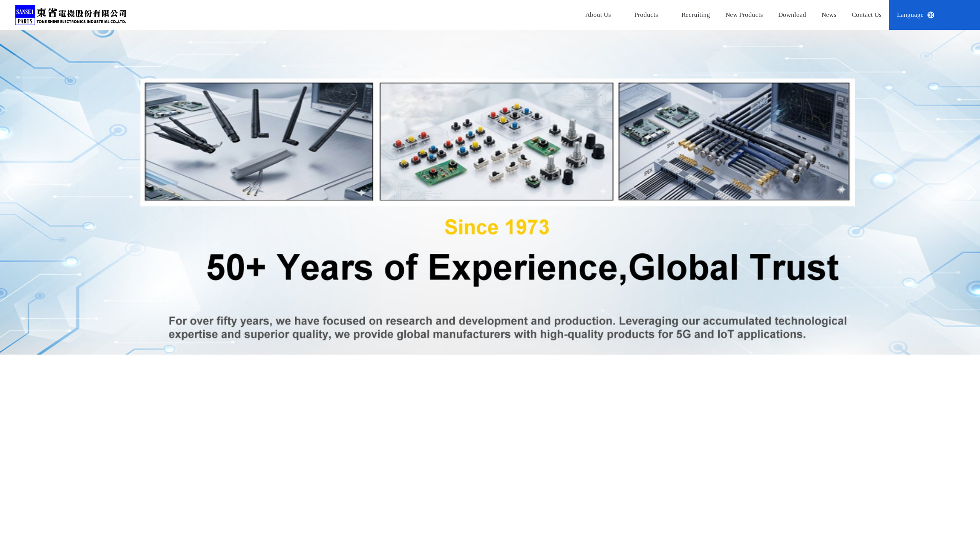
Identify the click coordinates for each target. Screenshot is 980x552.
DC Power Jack (633, 39)
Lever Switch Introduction (595, 512)
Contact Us (860, 15)
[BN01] (490, 195)
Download (783, 15)
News (821, 15)
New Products (732, 15)
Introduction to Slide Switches (603, 474)
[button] (477, 354)
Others (632, 90)
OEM (632, 108)
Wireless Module (632, 66)
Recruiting (681, 15)
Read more (748, 434)
